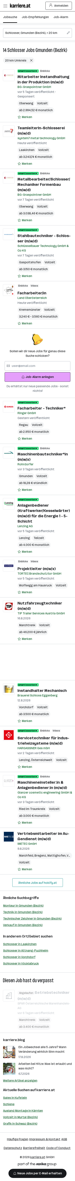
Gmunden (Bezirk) (51, 50)
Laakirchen (26, 150)
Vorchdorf (26, 707)
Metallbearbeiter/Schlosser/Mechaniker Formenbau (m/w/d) (44, 184)
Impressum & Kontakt (44, 1139)
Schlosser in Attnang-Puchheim (25, 950)
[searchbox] (37, 33)
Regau (23, 425)
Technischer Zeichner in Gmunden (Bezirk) (32, 918)
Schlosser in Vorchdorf (19, 957)
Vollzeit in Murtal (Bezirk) (20, 1117)
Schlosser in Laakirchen (20, 944)
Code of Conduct (58, 1148)
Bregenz (40, 855)
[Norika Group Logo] (37, 1164)
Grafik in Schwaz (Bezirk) (20, 1123)
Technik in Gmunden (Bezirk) (22, 912)
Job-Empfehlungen (35, 17)
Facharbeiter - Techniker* (42, 408)
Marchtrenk (27, 625)
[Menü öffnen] (5, 5)
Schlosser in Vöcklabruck (21, 963)
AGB (64, 1139)
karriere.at (45, 1090)
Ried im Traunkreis (32, 809)
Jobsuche (10, 17)
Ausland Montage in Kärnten (23, 1110)
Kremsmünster (29, 309)
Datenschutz (13, 1148)
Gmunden (26, 476)
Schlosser (16, 50)
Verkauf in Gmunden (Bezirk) (22, 925)
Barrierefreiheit (34, 1148)
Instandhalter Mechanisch (42, 690)
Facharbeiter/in (32, 293)
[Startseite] (21, 5)
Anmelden (61, 5)
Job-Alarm (60, 17)
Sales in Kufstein (15, 1098)
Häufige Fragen (17, 1139)
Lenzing (24, 538)
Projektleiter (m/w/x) (37, 568)
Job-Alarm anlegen (40, 377)
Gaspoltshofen (30, 262)
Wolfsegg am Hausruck (35, 585)
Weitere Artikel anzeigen (20, 1080)
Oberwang (26, 103)
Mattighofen (57, 855)
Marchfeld (26, 855)
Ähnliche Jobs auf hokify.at (37, 883)
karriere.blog (14, 1040)
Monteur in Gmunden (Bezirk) (23, 905)
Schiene (8, 1104)
